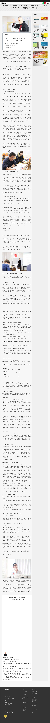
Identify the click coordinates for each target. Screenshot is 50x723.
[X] (5, 712)
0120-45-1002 (7, 703)
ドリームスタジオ (34, 709)
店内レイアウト (34, 697)
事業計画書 (33, 696)
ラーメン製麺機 (25, 691)
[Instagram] (10, 712)
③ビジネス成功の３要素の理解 (12, 43)
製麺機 (24, 689)
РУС (9, 0)
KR (7, 0)
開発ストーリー (25, 703)
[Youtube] (12, 712)
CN (5, 0)
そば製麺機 (24, 694)
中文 (8, 698)
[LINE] (43, 3)
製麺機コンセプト (25, 702)
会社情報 (33, 707)
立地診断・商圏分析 (34, 694)
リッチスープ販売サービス (34, 704)
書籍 (32, 712)
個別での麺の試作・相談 (33, 701)
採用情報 (33, 710)
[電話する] (45, 3)
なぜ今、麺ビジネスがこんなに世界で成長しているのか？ (16, 38)
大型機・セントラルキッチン (25, 698)
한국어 (13, 698)
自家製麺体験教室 (34, 699)
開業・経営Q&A (34, 705)
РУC (10, 698)
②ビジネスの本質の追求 (11, 41)
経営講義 (24, 710)
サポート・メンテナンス (25, 700)
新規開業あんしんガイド (34, 692)
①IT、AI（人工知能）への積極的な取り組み (14, 40)
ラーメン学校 (24, 707)
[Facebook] (7, 712)
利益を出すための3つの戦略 (10, 45)
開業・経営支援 (34, 689)
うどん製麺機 (24, 692)
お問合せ (6, 702)
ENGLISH (5, 698)
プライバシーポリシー (34, 716)
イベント (24, 712)
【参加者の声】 (8, 47)
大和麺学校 (24, 706)
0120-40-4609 (7, 705)
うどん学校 (24, 709)
